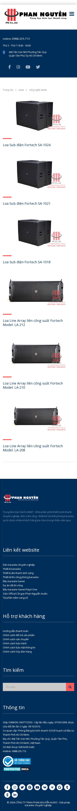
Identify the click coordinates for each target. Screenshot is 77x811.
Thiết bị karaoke (12, 569)
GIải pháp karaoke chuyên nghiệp (47, 804)
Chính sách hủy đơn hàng (17, 651)
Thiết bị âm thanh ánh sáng (18, 573)
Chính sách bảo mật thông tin (19, 647)
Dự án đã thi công (13, 585)
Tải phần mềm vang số (15, 597)
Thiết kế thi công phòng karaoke (21, 577)
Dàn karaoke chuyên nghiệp (19, 564)
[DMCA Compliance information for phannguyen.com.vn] (17, 769)
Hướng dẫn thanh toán (15, 631)
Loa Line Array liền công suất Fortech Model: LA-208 (33, 448)
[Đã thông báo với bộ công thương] (17, 761)
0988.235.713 (21, 38)
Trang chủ (8, 90)
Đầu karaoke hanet (14, 581)
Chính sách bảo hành (15, 643)
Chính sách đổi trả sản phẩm (19, 635)
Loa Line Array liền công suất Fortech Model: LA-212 (33, 322)
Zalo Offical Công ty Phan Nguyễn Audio (25, 593)
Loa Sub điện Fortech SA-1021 (26, 203)
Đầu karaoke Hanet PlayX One (20, 589)
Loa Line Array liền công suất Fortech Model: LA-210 (33, 385)
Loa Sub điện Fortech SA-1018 (26, 262)
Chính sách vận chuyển (16, 639)
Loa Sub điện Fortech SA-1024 (26, 145)
